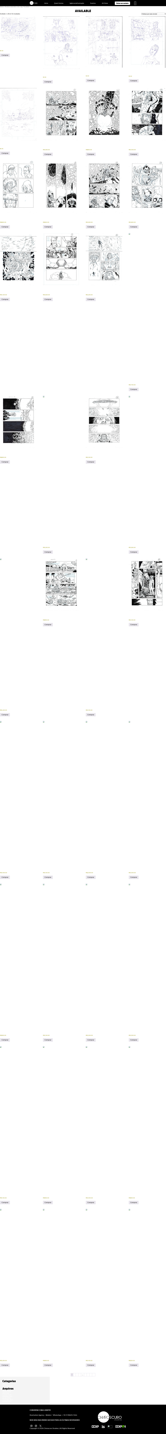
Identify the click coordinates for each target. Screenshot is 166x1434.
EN (135, 4)
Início (46, 3)
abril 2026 (5, 1393)
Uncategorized (7, 1386)
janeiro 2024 (6, 1398)
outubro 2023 (6, 1401)
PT (135, 2)
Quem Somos (58, 3)
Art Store (105, 3)
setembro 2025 (7, 1396)
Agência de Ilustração (77, 3)
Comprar (5, 55)
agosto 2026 (6, 1392)
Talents (4, 1384)
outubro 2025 (6, 1395)
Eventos (93, 3)
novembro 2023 (7, 1400)
